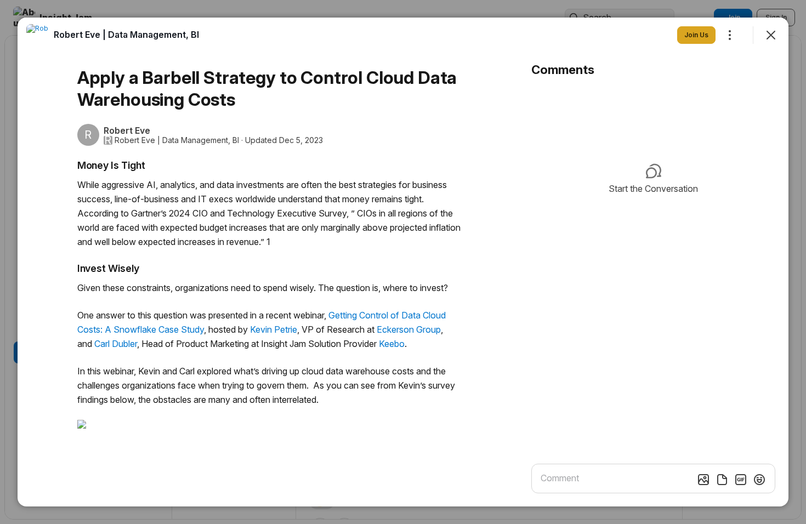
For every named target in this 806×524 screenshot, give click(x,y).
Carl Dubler (114, 343)
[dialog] (403, 262)
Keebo (391, 343)
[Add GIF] (741, 479)
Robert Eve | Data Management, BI (177, 140)
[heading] (126, 35)
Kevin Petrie (272, 329)
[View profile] (37, 35)
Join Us (696, 35)
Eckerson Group (409, 329)
